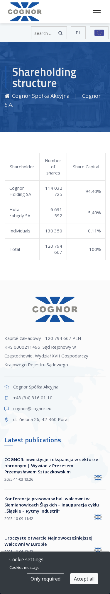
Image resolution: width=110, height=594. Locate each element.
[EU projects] (99, 32)
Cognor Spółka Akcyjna (41, 95)
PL (78, 32)
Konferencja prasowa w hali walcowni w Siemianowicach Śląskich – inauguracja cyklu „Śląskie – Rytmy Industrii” (51, 505)
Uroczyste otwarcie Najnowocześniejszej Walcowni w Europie (48, 541)
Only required (45, 579)
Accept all (84, 579)
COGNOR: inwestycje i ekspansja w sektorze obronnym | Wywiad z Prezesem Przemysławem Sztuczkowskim (51, 465)
